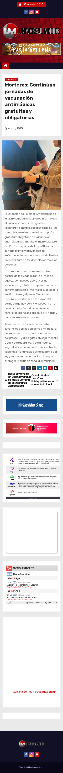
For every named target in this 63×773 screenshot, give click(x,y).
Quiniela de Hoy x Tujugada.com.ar (34, 692)
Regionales (11, 79)
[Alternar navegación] (57, 65)
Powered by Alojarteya (31, 767)
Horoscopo (32, 498)
